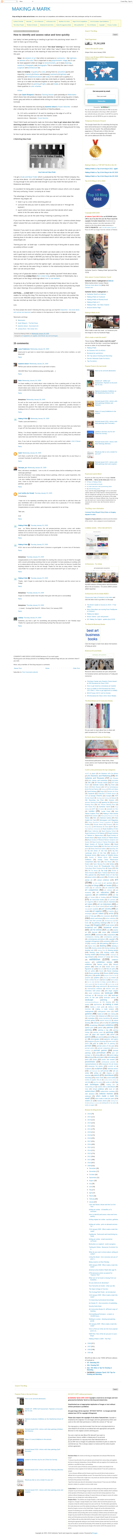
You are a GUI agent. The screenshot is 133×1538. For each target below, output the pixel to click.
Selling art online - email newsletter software (100, 1240)
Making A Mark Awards (110, 813)
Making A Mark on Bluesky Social (97, 299)
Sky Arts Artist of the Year (97, 851)
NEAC (94, 818)
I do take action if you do (109, 227)
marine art (100, 1014)
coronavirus (107, 941)
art (116, 879)
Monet (87, 818)
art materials (110, 902)
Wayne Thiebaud (102, 873)
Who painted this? (79, 25)
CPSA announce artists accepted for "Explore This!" (100, 1274)
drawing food (101, 950)
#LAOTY (87, 773)
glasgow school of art (110, 975)
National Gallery (105, 818)
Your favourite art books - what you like (102, 1286)
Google (108, 796)
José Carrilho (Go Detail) (26, 493)
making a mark (111, 1004)
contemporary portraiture (96, 939)
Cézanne (103, 789)
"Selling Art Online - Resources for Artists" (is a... (103, 1248)
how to (104, 980)
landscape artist (102, 995)
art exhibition (101, 894)
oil (104, 1023)
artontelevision (109, 921)
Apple (93, 773)
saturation (61, 72)
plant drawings (100, 1041)
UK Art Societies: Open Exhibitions (99, 21)
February (92, 1199)
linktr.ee (110, 281)
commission (99, 935)
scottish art (112, 1066)
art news (88, 904)
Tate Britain (108, 862)
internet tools (110, 988)
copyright (112, 939)
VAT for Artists (93, 870)
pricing (97, 1055)
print (104, 1055)
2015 (89, 1147)
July (90, 1184)
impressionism (114, 986)
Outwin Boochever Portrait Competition (99, 822)
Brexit (87, 787)
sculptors (88, 1069)
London (92, 811)
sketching (88, 1078)
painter (100, 1027)
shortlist (88, 1075)
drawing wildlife (90, 954)
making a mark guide (97, 1007)
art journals (111, 900)
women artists (102, 1101)
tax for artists (98, 1082)
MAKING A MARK (31, 9)
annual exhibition (103, 880)
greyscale (106, 978)
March (91, 1196)
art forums (91, 897)
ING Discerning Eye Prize (94, 800)
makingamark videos (104, 1011)
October (92, 1174)
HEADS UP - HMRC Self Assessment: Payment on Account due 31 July (106, 383)
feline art (98, 967)
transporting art (90, 1087)
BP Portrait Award (101, 782)
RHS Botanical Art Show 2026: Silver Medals (101, 696)
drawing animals (97, 948)
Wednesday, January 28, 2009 (39, 349)
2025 (89, 1117)
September (93, 1177)
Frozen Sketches (64, 106)
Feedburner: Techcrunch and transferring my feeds (103, 1235)
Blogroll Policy (100, 512)
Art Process (114, 778)
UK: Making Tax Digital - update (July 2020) (101, 619)
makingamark (89, 1011)
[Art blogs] (95, 160)
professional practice (108, 1062)
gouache (87, 978)
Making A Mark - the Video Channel (98, 305)
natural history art (105, 1020)
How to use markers (52, 278)
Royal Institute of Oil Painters (95, 833)
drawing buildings (109, 948)
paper (87, 1034)
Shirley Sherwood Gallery (98, 849)
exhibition (94, 959)
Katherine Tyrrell (104, 807)
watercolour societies (107, 1091)
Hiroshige (99, 798)
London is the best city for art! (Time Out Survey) (105, 432)
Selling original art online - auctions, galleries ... (103, 1220)
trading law (110, 1084)
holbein (113, 978)
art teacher (110, 911)
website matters (106, 1093)
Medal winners (93, 816)
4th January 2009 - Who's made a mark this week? (103, 1325)
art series (110, 906)
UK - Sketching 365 (93, 1362)
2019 (89, 1135)
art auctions (108, 883)
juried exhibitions (94, 993)
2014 (89, 1150)
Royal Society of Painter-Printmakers (103, 842)
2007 (89, 1346)
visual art (112, 1089)
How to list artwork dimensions (105, 371)
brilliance (36, 74)
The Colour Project (19, 25)
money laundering (104, 1018)
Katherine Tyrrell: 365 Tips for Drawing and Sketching (101, 1373)
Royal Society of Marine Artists (107, 838)
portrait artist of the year (105, 1046)
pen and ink (99, 1037)
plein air (95, 1043)
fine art (100, 969)
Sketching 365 (113, 849)
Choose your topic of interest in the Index (98, 597)
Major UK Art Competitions (80, 21)
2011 (89, 1160)
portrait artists (89, 1048)
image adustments (101, 986)
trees (86, 1089)
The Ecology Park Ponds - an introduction (102, 1292)
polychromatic (57, 60)
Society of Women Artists (98, 857)
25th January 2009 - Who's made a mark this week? (103, 1230)
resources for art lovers (110, 1064)
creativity (93, 943)
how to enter (90, 982)
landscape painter (109, 997)
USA (116, 868)
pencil (109, 1037)
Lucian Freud (105, 811)
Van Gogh (104, 870)
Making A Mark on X (93, 302)
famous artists (102, 964)
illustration (88, 986)
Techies (111, 864)
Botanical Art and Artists (47, 25)
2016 (89, 1144)
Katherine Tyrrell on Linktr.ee (96, 294)
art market (99, 902)
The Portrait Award (91, 866)
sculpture (20, 68)
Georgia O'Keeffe (96, 796)
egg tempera (89, 957)
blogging (97, 925)
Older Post (76, 668)
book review (110, 925)
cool (47, 77)
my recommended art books (94, 484)
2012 (89, 1156)
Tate (98, 862)
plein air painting (109, 1043)
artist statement (105, 916)
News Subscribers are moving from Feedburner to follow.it (102, 610)
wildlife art (88, 1101)
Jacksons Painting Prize (92, 802)
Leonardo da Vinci (112, 809)
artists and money (96, 918)
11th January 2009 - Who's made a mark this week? (103, 1296)
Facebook (91, 793)
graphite (96, 978)
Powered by (97, 107)
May (90, 1190)
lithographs (29, 65)
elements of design (104, 957)
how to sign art (112, 984)
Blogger (94, 1533)
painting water (98, 1032)
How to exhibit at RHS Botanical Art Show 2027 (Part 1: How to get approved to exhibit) (102, 689)
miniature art (103, 1016)
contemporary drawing (92, 937)
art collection (97, 888)
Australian (115, 780)
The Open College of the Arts (98, 1289)
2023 (89, 1123)
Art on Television (38, 21)
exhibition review (104, 962)
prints (87, 1059)
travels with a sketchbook (106, 1087)
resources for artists (95, 1066)
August (91, 1180)
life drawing (107, 1002)
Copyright (102, 25)
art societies (94, 909)
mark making (111, 1014)
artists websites (110, 918)
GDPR (86, 796)
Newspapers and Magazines (109, 820)
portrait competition (104, 1048)
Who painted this (90, 875)
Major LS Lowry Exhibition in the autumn (105, 412)
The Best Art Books (32, 25)
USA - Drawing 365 (93, 1365)
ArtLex (19, 90)
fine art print (110, 969)
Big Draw (111, 785)
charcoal (94, 932)
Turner (110, 868)
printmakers (100, 1057)
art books (107, 885)
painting (36, 84)
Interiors (111, 800)
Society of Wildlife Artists (109, 855)
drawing (103, 945)
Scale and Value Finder (29, 177)
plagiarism (91, 1041)
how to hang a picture (104, 982)
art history (113, 897)
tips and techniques (52, 336)
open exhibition (107, 1025)
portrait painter (100, 1050)
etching (115, 957)
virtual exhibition (98, 1089)
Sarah (20, 453)
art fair (115, 895)
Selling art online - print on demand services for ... (103, 1225)
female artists (110, 967)
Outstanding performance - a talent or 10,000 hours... (101, 1315)
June (90, 1187)
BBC (89, 782)
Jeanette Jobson (23, 364)
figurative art (89, 969)
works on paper (89, 1105)
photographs (42, 65)
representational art (91, 1064)
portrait (88, 1045)
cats (108, 930)
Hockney (106, 798)
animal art (88, 880)
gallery (90, 975)
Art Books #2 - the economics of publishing (103, 1303)
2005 (89, 1352)
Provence (109, 824)
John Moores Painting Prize (106, 804)
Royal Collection (93, 831)
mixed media (114, 1016)
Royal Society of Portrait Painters (97, 844)
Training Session (48, 94)
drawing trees (94, 952)
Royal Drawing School (109, 831)
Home (47, 668)
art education (103, 892)
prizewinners (90, 1061)
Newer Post (18, 668)
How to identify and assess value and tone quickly (103, 1215)
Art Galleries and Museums (101, 776)
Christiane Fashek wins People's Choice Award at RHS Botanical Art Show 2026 (102, 682)
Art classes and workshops (98, 780)
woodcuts (20, 65)
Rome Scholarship (95, 829)
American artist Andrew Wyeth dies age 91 (102, 1270)
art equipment (25, 336)
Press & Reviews (91, 25)
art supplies (33, 336)
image (65, 60)
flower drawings (112, 971)
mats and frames (90, 1016)
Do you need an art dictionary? (99, 1283)
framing (115, 973)
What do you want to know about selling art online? (103, 1253)
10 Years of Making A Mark (94, 482)
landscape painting (96, 999)
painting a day (103, 1030)
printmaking (111, 1057)
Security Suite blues (95, 1306)
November (92, 1171)
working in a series (94, 1103)
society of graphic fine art (93, 1080)
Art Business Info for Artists (96, 350)
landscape (109, 993)
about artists (92, 877)
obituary (96, 1023)
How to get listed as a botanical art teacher (101, 686)
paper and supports (99, 1034)
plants (87, 1043)
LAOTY (93, 809)
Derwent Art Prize (112, 791)
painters (110, 1027)
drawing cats (89, 950)
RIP (112, 827)
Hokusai (113, 798)
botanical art (91, 927)
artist (111, 913)
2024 (89, 1120)
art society (106, 908)
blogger (87, 925)
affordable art (111, 877)
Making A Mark (22, 418)
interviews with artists (93, 991)
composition (111, 935)
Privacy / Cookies (112, 25)
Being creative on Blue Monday (99, 1262)
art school (101, 906)
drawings (68, 63)
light (44, 84)
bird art (113, 923)
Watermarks (72, 94)
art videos (99, 913)
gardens (98, 975)
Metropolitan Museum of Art (108, 816)
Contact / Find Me (18, 21)
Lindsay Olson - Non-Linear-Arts (28, 329)
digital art (115, 943)
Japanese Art (105, 802)
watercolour (90, 1091)
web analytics (90, 1094)
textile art (109, 1082)
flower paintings (94, 973)
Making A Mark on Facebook (96, 297)
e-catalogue (112, 954)
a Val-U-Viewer (76, 441)
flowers (106, 973)
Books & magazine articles (63, 25)
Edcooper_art (22, 467)
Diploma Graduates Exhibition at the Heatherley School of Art (105, 392)
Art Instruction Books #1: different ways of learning (103, 1310)
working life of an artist (108, 1103)
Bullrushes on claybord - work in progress (102, 1244)
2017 (89, 1141)
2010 (89, 1163)
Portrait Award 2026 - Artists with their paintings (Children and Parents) (106, 403)
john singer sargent (111, 991)
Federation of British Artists (107, 793)
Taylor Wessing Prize (99, 864)
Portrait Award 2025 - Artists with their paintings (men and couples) (106, 463)
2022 (89, 1126)
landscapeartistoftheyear (92, 1002)
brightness (63, 74)
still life (87, 1082)
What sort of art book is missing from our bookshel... (102, 1279)
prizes (95, 1059)
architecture (32, 68)
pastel (112, 1034)
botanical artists (111, 927)
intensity (28, 74)
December (92, 1168)
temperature (32, 77)
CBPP (105, 787)
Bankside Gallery (98, 785)
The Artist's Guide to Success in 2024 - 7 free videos (101, 606)
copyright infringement (92, 941)
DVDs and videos (113, 789)
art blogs (95, 885)
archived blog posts (94, 489)
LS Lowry (101, 809)
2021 (89, 1129)
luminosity (61, 58)
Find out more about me (93, 285)
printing (90, 1057)
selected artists (113, 1069)
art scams (93, 906)
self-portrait (104, 1071)
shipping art (111, 1073)
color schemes (36, 86)
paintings (109, 1032)
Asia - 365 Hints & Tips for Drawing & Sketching (99, 1369)
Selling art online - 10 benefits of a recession (100, 1210)
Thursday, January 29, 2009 (43, 493)
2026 (89, 1114)
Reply (20, 357)
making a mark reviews (105, 1009)
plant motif (111, 1041)
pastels (88, 1037)
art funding (102, 897)
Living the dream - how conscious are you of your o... (103, 1258)
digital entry (92, 946)
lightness (73, 58)
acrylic (102, 877)
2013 (89, 1153)
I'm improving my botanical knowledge (101, 1300)
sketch (96, 1075)
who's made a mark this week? (101, 1097)
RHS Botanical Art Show (101, 827)
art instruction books (97, 900)
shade (56, 84)
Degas (102, 791)
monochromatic (50, 63)
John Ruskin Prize (90, 807)
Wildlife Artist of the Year (109, 875)
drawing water (109, 952)
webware (88, 1096)
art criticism (108, 890)
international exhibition (95, 988)
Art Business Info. (51, 21)
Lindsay (20, 618)
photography (95, 1039)
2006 (89, 1349)
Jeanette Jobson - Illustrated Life (28, 326)
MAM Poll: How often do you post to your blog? (103, 1335)
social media (111, 1078)
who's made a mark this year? (104, 1098)
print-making (114, 1055)
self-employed (93, 1071)
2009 (89, 1166)
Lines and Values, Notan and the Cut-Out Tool (102, 1205)
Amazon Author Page (94, 307)
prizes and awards (108, 1059)
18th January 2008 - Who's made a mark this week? (103, 1266)
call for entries (96, 929)
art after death (97, 883)
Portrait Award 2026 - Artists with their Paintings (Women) (106, 442)
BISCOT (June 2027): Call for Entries (99, 693)
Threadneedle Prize (108, 866)
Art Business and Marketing (99, 775)
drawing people (113, 950)
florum (101, 971)
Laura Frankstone (24, 349)
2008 (89, 1343)
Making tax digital (93, 614)
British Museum (96, 787)
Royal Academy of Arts (110, 829)
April (90, 1193)
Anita (20, 380)
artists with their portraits (93, 921)
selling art (97, 1073)
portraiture (101, 1052)
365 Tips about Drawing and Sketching (99, 356)
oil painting (113, 1022)
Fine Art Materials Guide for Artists (98, 358)
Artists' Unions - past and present (97, 616)
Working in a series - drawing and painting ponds (102, 1320)
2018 (89, 1138)
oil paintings (94, 1025)
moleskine (91, 1018)
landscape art (89, 995)
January (91, 1202)
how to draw (114, 980)
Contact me (89, 287)
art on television (104, 904)
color (31, 60)
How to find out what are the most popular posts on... (103, 1330)
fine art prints (90, 971)
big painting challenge (99, 923)
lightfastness (98, 1004)
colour (104, 932)
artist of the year (91, 916)
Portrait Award (98, 824)
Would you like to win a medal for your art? (106, 453)
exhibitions (88, 964)
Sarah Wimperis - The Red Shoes (28, 323)
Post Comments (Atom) (30, 672)
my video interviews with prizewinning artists (99, 486)
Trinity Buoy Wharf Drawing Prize (95, 868)
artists (115, 916)
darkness (22, 60)
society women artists (110, 1080)
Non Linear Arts (42, 276)
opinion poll (89, 1027)
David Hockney (92, 791)
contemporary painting (111, 937)
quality (35, 72)
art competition (91, 890)
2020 (89, 1132)
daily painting (104, 943)
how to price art (100, 984)
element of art (30, 58)
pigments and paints (111, 1039)
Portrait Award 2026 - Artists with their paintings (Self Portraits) (106, 422)
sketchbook (41, 336)
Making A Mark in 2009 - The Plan (100, 1339)
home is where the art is (92, 980)
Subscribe (28, 21)
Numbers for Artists (64, 21)
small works (99, 1078)
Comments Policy (90, 512)
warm (40, 77)
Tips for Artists (92, 361)
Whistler (112, 873)
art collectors (110, 888)
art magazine (89, 902)
